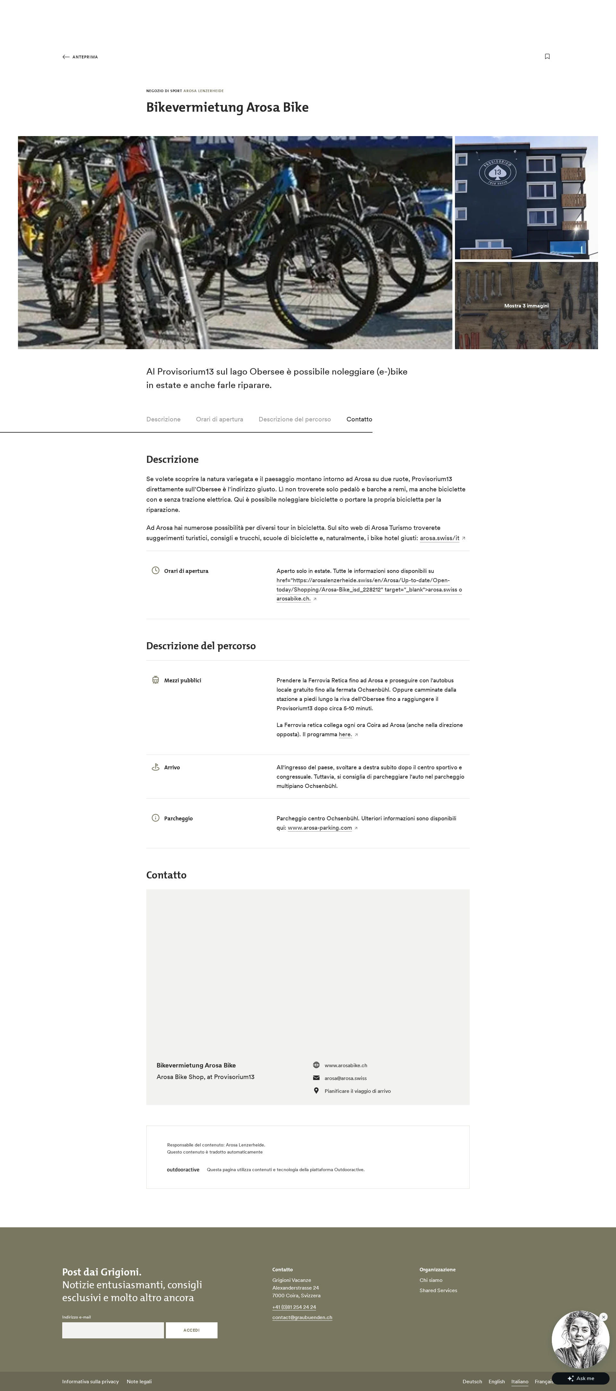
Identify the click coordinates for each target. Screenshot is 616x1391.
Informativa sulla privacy (90, 1381)
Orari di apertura (219, 419)
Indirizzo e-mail (76, 1317)
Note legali (139, 1381)
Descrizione (163, 419)
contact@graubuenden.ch (302, 1317)
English (497, 1381)
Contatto (359, 419)
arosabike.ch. (294, 598)
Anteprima (84, 57)
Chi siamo (431, 1280)
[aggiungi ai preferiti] (547, 56)
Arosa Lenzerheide (245, 1145)
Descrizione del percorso (295, 419)
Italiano (519, 1381)
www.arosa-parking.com (320, 827)
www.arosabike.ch (346, 1065)
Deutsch (472, 1381)
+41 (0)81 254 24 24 (294, 1307)
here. (345, 734)
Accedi (192, 1330)
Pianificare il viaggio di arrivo (358, 1091)
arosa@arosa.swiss (346, 1078)
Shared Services (438, 1290)
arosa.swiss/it (439, 538)
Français (544, 1381)
